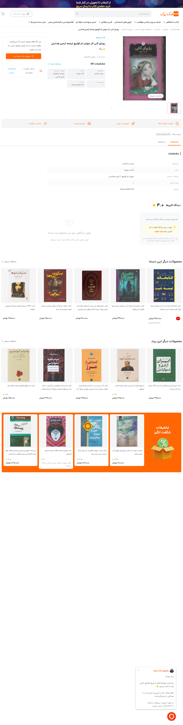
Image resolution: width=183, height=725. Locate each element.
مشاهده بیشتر (10, 261)
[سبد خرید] (3, 14)
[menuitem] (171, 22)
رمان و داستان (89, 56)
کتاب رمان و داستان (163, 134)
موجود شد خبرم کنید (21, 56)
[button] (4, 290)
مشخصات (174, 141)
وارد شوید (159, 231)
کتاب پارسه (100, 37)
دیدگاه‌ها (161, 141)
